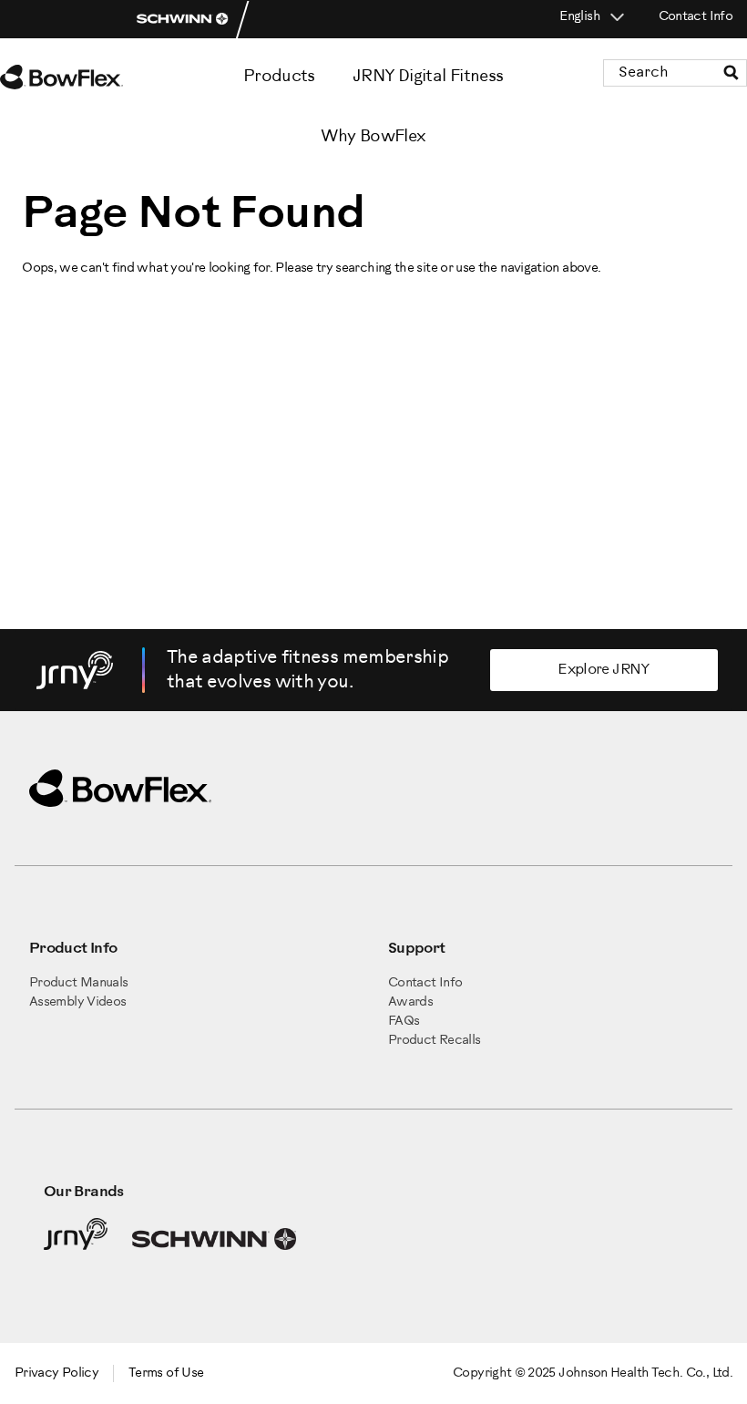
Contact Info (695, 17)
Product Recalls (434, 1041)
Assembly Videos (77, 1002)
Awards (410, 1002)
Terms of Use (165, 1373)
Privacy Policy (56, 1373)
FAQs (403, 1021)
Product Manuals (78, 983)
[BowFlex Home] (82, 77)
